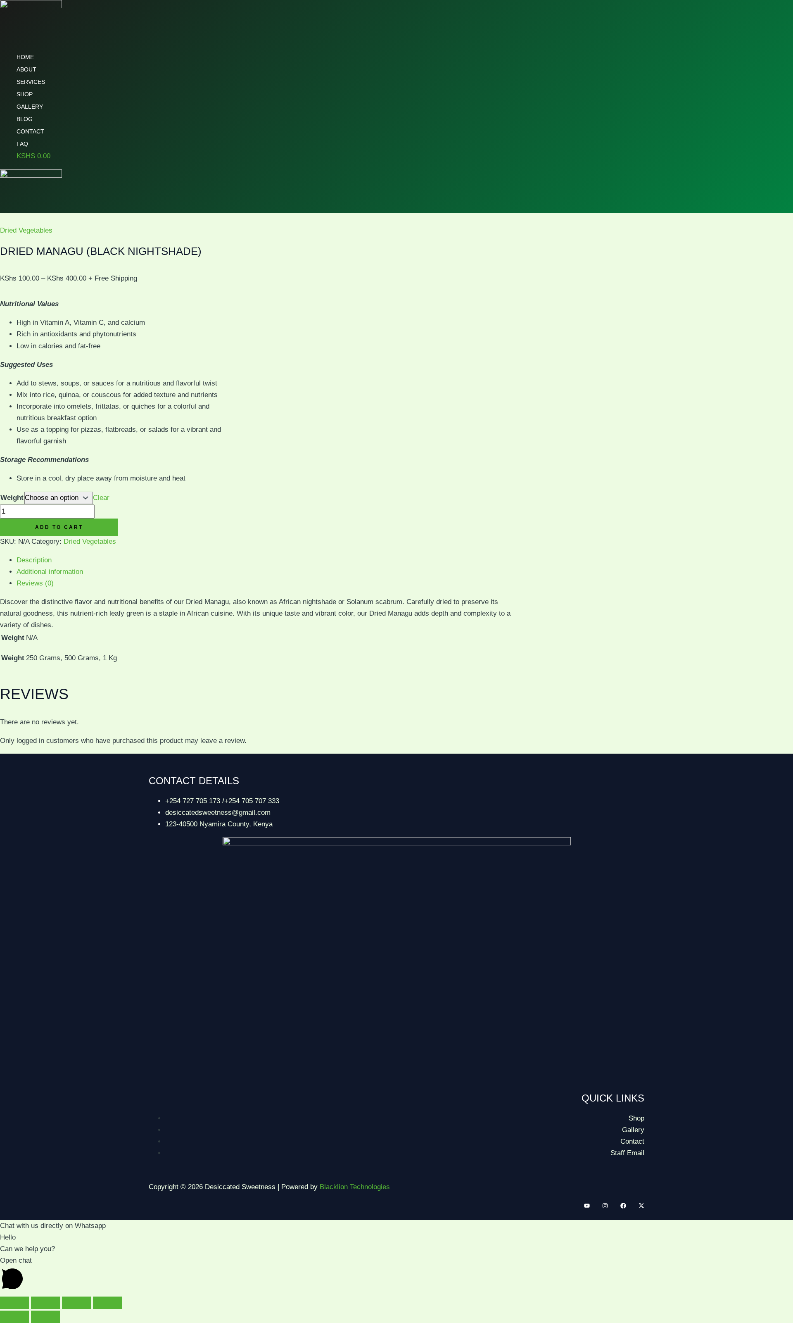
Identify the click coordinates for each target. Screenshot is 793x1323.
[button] (396, 1275)
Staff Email (627, 1153)
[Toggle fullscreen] (45, 1303)
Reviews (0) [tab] (35, 583)
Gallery (30, 106)
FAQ (22, 143)
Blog (25, 119)
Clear (101, 498)
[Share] (76, 1303)
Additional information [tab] (50, 572)
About (26, 69)
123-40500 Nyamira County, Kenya (219, 824)
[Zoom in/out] (14, 1303)
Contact (30, 131)
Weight (12, 498)
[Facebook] (623, 1206)
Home (25, 57)
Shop (25, 94)
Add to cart (59, 527)
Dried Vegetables (26, 230)
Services (31, 82)
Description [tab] (34, 560)
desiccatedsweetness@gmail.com (218, 812)
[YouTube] (587, 1206)
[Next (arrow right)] (45, 1317)
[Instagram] (605, 1206)
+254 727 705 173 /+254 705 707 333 (222, 801)
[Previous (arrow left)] (14, 1317)
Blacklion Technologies (355, 1187)
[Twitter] (641, 1206)
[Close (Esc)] (107, 1303)
